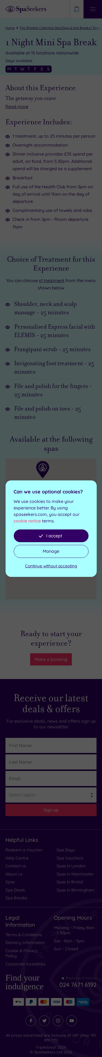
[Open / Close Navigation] (93, 9)
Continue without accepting (51, 565)
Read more (16, 106)
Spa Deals (15, 890)
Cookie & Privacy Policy (21, 953)
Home (10, 28)
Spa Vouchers (70, 858)
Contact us (15, 865)
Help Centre (17, 858)
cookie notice (27, 520)
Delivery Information (25, 942)
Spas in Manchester (75, 874)
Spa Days (66, 849)
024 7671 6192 (78, 982)
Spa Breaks (16, 897)
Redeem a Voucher (24, 849)
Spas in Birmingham (76, 890)
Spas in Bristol (70, 881)
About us (13, 874)
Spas (10, 881)
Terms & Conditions (23, 934)
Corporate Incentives (25, 964)
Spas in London (71, 865)
